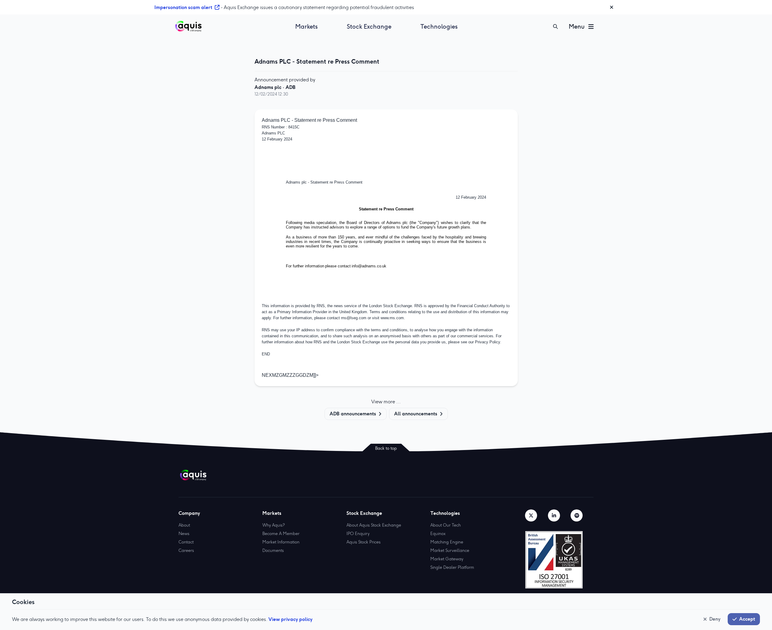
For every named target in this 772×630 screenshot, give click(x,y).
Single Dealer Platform (452, 567)
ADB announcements (353, 413)
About (184, 525)
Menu (577, 26)
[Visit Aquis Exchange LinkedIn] (554, 515)
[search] (555, 26)
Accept (747, 619)
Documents (273, 550)
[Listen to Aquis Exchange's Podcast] (577, 515)
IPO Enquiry (357, 533)
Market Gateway (446, 559)
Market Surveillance (449, 550)
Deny (714, 619)
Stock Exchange (369, 26)
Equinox (437, 533)
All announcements (415, 413)
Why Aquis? (273, 525)
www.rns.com (392, 318)
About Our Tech (445, 525)
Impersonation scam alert (183, 7)
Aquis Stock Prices (363, 542)
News (184, 533)
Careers (186, 550)
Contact (186, 542)
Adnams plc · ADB (275, 87)
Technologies (439, 26)
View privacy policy (290, 619)
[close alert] (612, 7)
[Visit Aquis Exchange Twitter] (531, 515)
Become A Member (280, 533)
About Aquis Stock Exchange (373, 525)
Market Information (280, 542)
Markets (306, 26)
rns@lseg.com (353, 318)
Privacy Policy (487, 342)
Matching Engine (446, 542)
